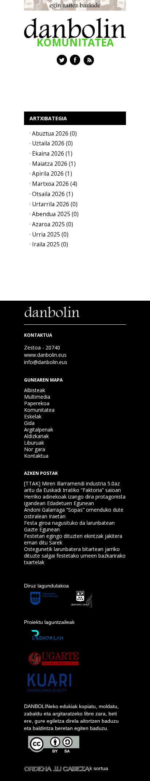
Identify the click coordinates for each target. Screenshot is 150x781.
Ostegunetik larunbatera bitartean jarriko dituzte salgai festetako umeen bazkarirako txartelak (75, 556)
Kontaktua (36, 455)
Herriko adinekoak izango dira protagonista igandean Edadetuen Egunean (75, 500)
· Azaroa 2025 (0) (51, 224)
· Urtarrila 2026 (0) (53, 204)
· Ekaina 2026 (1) (50, 153)
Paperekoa (37, 403)
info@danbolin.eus (45, 362)
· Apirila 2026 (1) (50, 173)
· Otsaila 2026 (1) (51, 194)
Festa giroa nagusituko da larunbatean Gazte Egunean (69, 526)
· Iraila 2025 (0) (48, 244)
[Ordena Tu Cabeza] (57, 768)
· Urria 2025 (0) (48, 234)
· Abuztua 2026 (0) (53, 133)
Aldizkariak (36, 436)
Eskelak (33, 416)
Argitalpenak (38, 429)
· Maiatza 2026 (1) (52, 164)
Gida (29, 422)
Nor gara (34, 449)
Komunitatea (39, 409)
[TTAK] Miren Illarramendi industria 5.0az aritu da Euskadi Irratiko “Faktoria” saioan (72, 486)
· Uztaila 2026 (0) (51, 143)
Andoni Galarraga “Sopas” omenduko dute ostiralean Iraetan (73, 513)
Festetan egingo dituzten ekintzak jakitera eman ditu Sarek (73, 539)
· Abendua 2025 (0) (54, 214)
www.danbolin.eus (45, 354)
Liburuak (34, 442)
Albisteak (34, 390)
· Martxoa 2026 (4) (53, 184)
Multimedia (37, 396)
